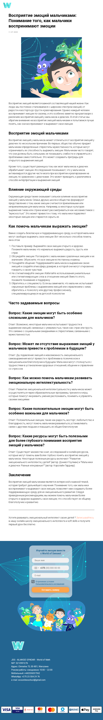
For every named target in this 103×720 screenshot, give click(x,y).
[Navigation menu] (98, 5)
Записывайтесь (85, 517)
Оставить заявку (50, 590)
